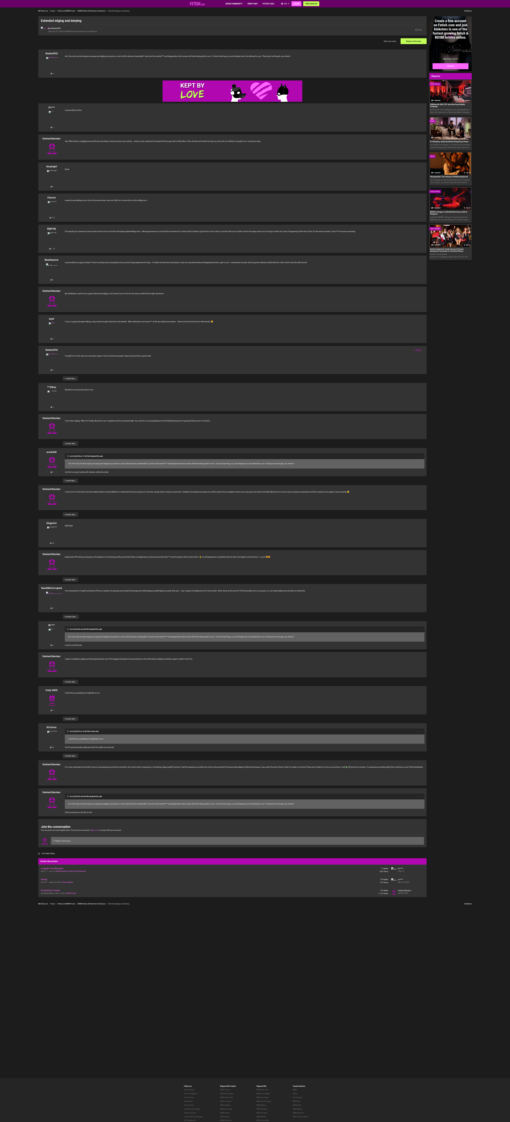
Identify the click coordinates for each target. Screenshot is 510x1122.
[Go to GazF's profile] (52, 328)
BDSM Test (296, 1101)
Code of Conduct (190, 1113)
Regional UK (224, 1086)
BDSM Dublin (225, 1117)
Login (296, 4)
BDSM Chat (297, 1105)
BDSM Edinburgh (226, 1109)
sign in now (95, 830)
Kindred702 (56, 28)
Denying (44, 879)
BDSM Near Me (298, 1113)
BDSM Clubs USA (263, 1120)
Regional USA (261, 1086)
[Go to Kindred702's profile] (44, 30)
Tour (185, 1094)
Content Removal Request (193, 1117)
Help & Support (189, 1090)
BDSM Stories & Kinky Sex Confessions (81, 31)
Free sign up (311, 4)
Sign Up (450, 66)
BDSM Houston (262, 1109)
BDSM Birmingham (227, 1094)
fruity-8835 (52, 690)
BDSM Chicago (262, 1113)
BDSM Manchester (226, 1097)
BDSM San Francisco (264, 1101)
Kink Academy (67, 882)
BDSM (295, 1090)
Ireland (233, 1086)
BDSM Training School (301, 1117)
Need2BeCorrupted (51, 588)
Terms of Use (188, 1097)
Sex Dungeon (297, 1097)
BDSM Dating (297, 1109)
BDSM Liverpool (225, 1101)
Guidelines (468, 11)
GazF (51, 318)
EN (285, 3)
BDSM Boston (261, 1105)
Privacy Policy (189, 1105)
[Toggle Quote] (68, 456)
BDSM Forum (71, 893)
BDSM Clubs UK (225, 1120)
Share (419, 30)
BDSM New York (262, 1090)
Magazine (194, 1094)
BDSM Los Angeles (263, 1094)
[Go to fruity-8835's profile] (52, 700)
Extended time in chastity (50, 890)
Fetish (295, 1094)
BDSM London (225, 1090)
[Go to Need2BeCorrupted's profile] (52, 598)
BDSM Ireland (225, 1113)
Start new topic (390, 41)
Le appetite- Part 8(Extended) (52, 868)
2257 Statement (189, 1120)
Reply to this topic (413, 41)
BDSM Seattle (261, 1117)
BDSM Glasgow (225, 1105)
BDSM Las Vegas (262, 1097)
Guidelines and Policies (192, 1109)
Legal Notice (188, 1101)
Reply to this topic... (63, 841)
